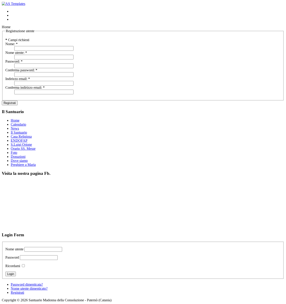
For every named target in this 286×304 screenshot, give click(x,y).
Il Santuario (19, 132)
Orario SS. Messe (23, 148)
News (15, 128)
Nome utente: (16, 53)
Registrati (10, 103)
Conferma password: (21, 70)
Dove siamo (19, 161)
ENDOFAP (19, 140)
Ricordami (12, 266)
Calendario (18, 124)
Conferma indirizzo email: (25, 87)
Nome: (11, 44)
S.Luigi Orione (21, 144)
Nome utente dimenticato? (29, 288)
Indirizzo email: (17, 79)
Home (15, 120)
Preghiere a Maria (23, 165)
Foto (14, 152)
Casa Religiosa (21, 136)
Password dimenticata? (27, 284)
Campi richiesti (17, 40)
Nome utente (14, 249)
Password (12, 257)
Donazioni (18, 156)
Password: (14, 61)
